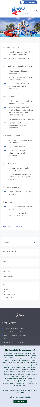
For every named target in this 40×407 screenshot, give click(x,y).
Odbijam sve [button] (14, 397)
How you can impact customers (14, 328)
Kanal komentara (9, 294)
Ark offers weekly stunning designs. (15, 335)
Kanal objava (8, 292)
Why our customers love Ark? (13, 339)
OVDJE (22, 392)
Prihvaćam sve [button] (20, 401)
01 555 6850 (30, 2)
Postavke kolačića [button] (25, 397)
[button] (20, 53)
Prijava (6, 289)
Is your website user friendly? (13, 332)
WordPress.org (8, 297)
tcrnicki (5, 226)
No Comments (18, 226)
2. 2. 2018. (11, 226)
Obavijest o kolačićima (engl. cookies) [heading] (20, 350)
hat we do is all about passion (13, 342)
